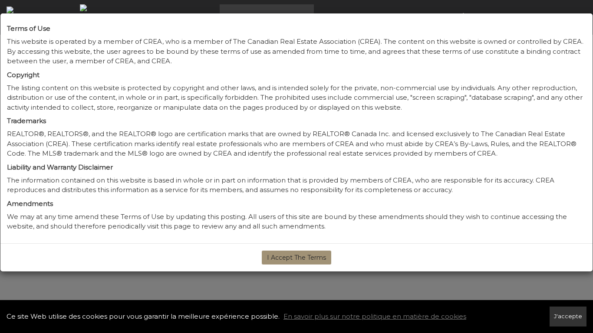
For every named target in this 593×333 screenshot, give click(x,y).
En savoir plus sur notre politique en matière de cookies (374, 316)
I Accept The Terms (296, 257)
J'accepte (568, 316)
